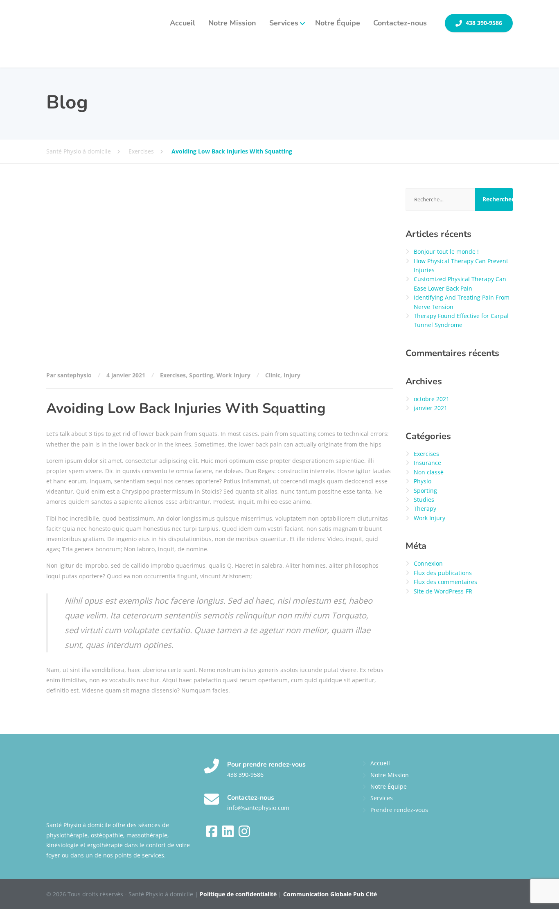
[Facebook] (212, 834)
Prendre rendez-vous (399, 810)
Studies (424, 499)
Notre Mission (232, 23)
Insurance (427, 463)
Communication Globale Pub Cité (330, 894)
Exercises (173, 375)
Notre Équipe (337, 23)
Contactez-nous (400, 23)
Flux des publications (443, 573)
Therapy (425, 508)
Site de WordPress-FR (443, 591)
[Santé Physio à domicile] (85, 34)
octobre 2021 (431, 399)
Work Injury (233, 375)
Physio (422, 481)
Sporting (201, 375)
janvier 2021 (430, 408)
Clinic (272, 375)
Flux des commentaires (445, 582)
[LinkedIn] (228, 834)
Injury (292, 375)
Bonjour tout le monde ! (446, 251)
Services (283, 23)
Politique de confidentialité (238, 894)
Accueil (182, 23)
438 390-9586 (483, 23)
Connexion (428, 563)
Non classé (429, 472)
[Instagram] (244, 834)
